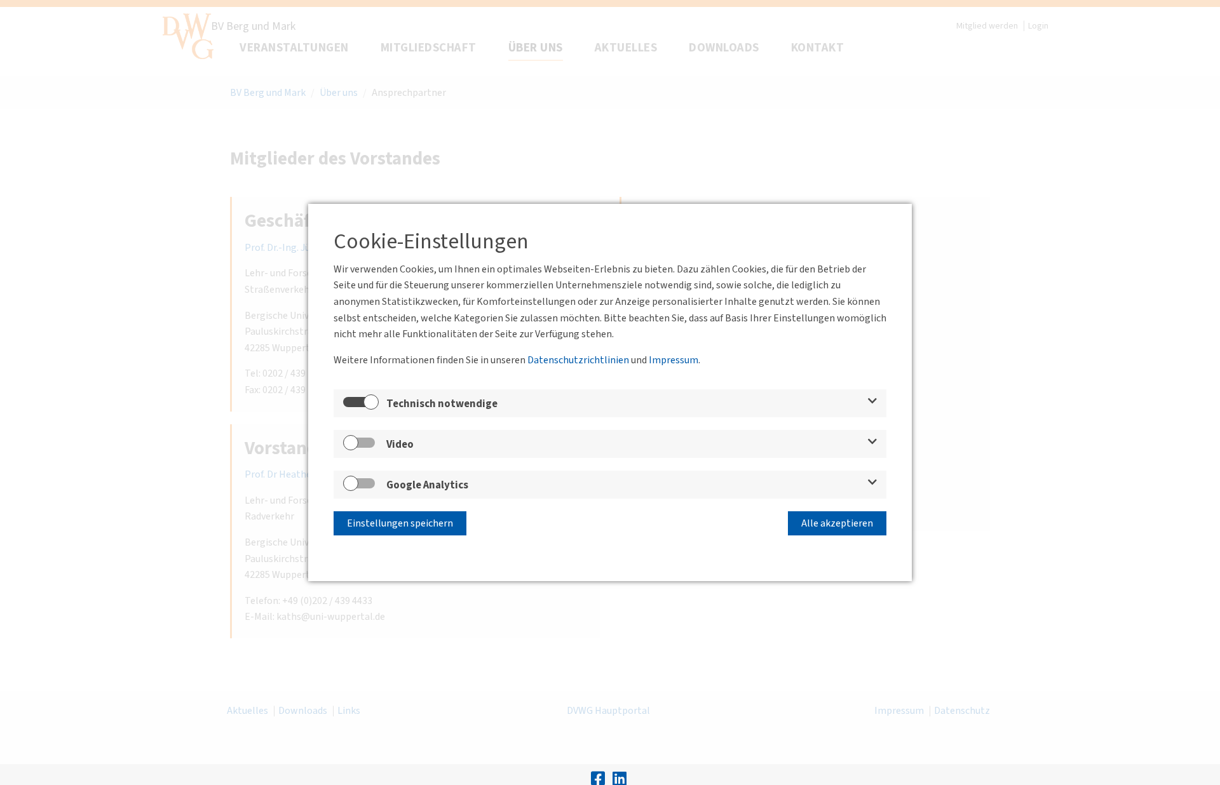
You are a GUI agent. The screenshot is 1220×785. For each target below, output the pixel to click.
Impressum (673, 360)
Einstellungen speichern (400, 523)
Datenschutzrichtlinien (578, 360)
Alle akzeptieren (837, 523)
